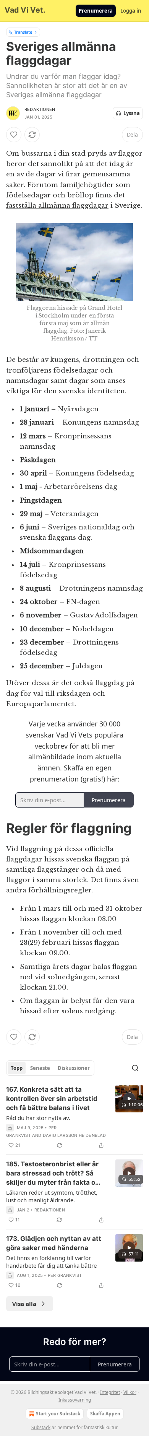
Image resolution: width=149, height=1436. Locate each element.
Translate (23, 32)
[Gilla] (13, 134)
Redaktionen (39, 109)
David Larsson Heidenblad (74, 1135)
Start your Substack (58, 1413)
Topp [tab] (17, 1068)
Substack (40, 1427)
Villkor (129, 1392)
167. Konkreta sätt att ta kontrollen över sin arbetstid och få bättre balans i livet (51, 1099)
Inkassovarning (74, 1400)
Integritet (110, 1392)
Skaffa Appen (105, 1413)
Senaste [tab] (40, 1068)
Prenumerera (96, 10)
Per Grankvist (65, 1275)
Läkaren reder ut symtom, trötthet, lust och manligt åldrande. (51, 1196)
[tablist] (50, 1068)
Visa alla (24, 1303)
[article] (74, 1117)
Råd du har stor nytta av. (38, 1118)
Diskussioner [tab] (74, 1068)
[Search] (135, 1068)
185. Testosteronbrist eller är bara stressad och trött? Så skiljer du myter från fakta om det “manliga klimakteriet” (53, 1173)
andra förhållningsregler (48, 890)
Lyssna (131, 113)
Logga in (130, 10)
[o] (129, 1098)
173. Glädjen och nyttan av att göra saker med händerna (53, 1243)
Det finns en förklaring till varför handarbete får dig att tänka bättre (51, 1261)
